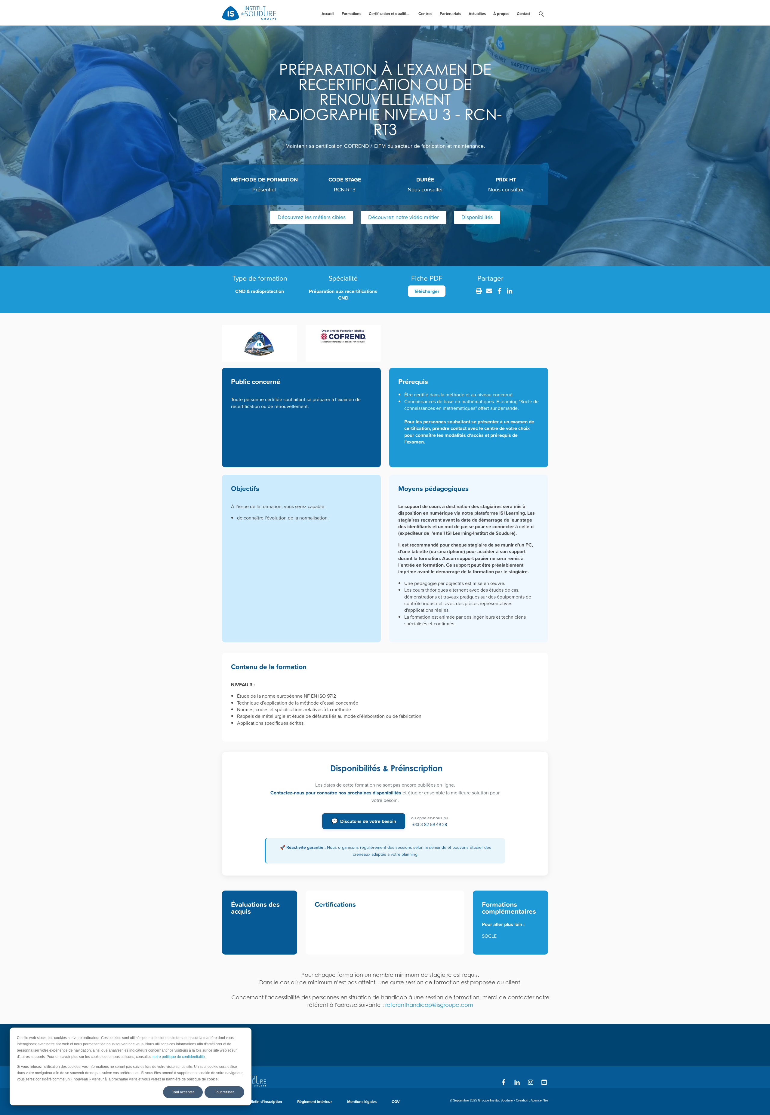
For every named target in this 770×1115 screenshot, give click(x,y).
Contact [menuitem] (523, 14)
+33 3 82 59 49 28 (429, 824)
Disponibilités (477, 217)
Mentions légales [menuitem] (362, 1101)
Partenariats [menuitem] (450, 14)
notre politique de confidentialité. (179, 1057)
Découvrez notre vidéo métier (403, 217)
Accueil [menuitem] (328, 14)
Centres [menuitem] (425, 14)
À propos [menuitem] (501, 14)
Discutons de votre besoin (363, 821)
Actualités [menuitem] (477, 14)
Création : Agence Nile (532, 1100)
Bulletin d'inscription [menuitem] (264, 1101)
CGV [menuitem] (396, 1101)
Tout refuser (224, 1092)
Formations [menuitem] (351, 14)
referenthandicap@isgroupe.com (429, 1004)
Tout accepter (183, 1092)
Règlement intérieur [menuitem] (314, 1101)
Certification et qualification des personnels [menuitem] (390, 14)
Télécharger (426, 291)
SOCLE (489, 936)
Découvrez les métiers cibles (312, 217)
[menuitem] (541, 15)
